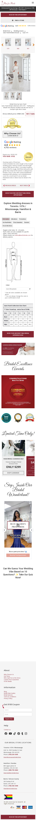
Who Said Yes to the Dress (12, 678)
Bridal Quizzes (8, 695)
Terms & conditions (10, 697)
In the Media (8, 681)
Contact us (7, 730)
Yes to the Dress (7, 225)
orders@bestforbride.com (23, 235)
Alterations (14, 219)
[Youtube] (10, 734)
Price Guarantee (17, 222)
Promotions (22, 219)
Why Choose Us (9, 674)
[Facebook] (6, 734)
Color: (8, 285)
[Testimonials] (18, 144)
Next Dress (24, 185)
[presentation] (2, 44)
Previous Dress (10, 185)
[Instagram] (26, 734)
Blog (5, 691)
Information (6, 219)
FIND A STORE (18, 20)
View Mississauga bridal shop (12, 757)
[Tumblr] (22, 734)
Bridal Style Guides (9, 693)
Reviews (26, 222)
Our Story (7, 676)
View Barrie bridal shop (10, 788)
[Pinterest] (18, 734)
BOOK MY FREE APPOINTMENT (18, 15)
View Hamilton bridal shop (11, 773)
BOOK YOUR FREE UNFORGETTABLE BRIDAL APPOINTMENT (18, 194)
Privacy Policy (8, 698)
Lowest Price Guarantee (11, 680)
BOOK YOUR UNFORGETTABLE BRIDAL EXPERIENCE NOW (18, 334)
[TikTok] (14, 734)
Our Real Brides (7, 222)
